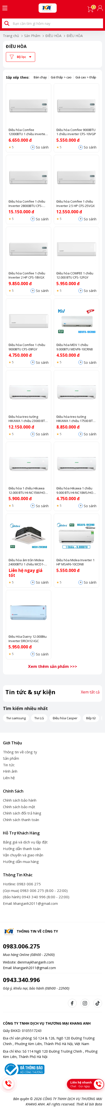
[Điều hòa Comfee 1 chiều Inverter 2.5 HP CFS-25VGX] (76, 177)
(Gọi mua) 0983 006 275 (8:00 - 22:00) (35, 890)
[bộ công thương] (23, 1069)
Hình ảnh (10, 771)
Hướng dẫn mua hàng (21, 861)
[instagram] (85, 1003)
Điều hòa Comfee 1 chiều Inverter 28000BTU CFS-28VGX (27, 203)
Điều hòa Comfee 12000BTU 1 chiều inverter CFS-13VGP (27, 132)
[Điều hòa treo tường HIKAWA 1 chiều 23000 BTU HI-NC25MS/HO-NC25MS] (29, 393)
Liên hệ (9, 777)
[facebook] (72, 1003)
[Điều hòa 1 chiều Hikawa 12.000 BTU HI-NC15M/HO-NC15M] (29, 464)
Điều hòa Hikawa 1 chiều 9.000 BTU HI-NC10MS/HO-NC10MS (75, 490)
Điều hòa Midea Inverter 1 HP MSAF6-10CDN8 (75, 562)
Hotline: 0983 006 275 (22, 883)
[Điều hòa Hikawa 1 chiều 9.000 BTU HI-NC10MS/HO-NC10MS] (76, 464)
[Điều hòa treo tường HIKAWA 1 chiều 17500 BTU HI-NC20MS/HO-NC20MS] (76, 393)
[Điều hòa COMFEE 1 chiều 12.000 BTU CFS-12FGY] (76, 249)
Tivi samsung (16, 718)
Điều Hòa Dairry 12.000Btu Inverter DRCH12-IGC (28, 639)
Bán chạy (40, 77)
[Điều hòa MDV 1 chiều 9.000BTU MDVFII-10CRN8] (76, 321)
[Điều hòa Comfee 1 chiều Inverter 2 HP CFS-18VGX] (29, 249)
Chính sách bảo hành (19, 800)
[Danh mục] (5, 8)
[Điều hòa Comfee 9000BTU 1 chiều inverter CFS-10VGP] (76, 106)
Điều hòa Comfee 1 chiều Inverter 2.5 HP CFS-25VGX (75, 203)
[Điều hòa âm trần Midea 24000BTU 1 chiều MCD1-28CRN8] (29, 536)
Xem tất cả (90, 692)
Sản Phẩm (32, 35)
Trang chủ (11, 35)
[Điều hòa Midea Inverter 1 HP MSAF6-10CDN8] (76, 536)
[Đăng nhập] (100, 8)
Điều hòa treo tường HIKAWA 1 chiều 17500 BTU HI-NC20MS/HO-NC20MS (75, 419)
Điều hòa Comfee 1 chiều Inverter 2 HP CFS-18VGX (27, 275)
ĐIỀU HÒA (53, 35)
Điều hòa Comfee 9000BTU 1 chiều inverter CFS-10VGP (76, 132)
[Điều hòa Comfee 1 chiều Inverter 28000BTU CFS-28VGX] (29, 177)
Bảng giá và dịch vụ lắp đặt (25, 842)
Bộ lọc (21, 57)
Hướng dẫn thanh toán (22, 848)
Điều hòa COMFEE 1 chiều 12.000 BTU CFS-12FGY (74, 275)
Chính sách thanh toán (21, 819)
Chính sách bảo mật (19, 806)
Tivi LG (39, 718)
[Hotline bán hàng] (8, 1084)
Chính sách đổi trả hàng (22, 813)
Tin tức (9, 764)
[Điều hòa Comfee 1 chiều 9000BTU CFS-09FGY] (29, 321)
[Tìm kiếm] (7, 23)
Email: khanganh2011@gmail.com (30, 903)
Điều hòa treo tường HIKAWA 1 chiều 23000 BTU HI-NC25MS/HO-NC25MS (28, 419)
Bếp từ (91, 718)
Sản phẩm (11, 758)
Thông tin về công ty (20, 751)
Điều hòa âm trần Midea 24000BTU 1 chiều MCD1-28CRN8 (26, 562)
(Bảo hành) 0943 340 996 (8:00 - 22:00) (36, 896)
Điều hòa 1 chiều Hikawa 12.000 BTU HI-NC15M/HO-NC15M (27, 490)
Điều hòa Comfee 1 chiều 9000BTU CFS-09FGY (27, 347)
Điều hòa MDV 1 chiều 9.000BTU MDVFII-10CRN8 (74, 347)
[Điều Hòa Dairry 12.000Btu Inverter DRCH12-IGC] (29, 613)
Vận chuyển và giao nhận (23, 854)
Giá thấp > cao (61, 77)
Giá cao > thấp (85, 77)
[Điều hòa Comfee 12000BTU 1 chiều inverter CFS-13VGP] (29, 106)
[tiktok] (97, 1003)
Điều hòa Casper (65, 718)
